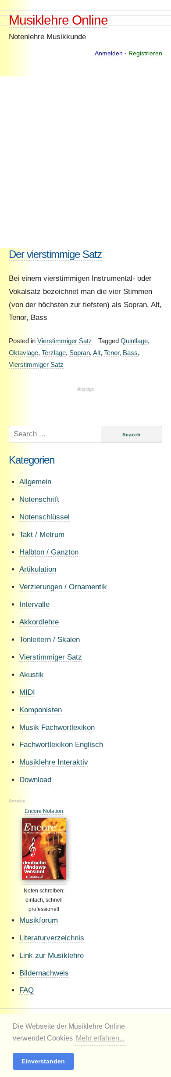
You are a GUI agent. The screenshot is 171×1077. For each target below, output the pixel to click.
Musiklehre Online (58, 20)
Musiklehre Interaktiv (53, 762)
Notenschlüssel (44, 517)
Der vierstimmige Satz (55, 254)
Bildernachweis (44, 973)
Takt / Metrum (41, 534)
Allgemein (35, 482)
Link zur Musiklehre (51, 955)
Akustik (31, 675)
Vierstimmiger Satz (64, 340)
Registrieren (145, 53)
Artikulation (37, 569)
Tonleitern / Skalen (49, 639)
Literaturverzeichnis (51, 938)
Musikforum (38, 920)
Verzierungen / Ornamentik (63, 587)
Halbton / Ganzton (48, 552)
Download (35, 780)
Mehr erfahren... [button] (100, 1038)
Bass (130, 352)
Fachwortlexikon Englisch (61, 744)
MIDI (27, 692)
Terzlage (54, 352)
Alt (96, 352)
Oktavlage (23, 352)
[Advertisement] (85, 162)
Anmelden (109, 53)
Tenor (111, 352)
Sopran (79, 352)
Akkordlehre (39, 622)
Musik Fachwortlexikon (57, 727)
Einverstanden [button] (43, 1061)
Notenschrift (39, 499)
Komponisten (40, 710)
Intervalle (34, 604)
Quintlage (134, 340)
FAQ (26, 990)
